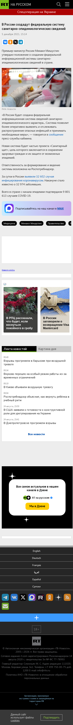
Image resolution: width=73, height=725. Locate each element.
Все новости (36, 434)
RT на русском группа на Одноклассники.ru (49, 597)
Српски (36, 586)
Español (36, 579)
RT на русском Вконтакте (14, 597)
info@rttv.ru (43, 670)
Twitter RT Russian (23, 597)
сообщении (56, 134)
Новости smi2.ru (8, 270)
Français (36, 565)
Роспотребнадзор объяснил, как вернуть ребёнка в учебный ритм (36, 398)
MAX (60, 208)
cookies (15, 720)
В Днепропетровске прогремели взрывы (30, 423)
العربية (36, 572)
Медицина (9, 223)
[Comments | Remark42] (36, 249)
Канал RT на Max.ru (31, 597)
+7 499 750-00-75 (55, 667)
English (36, 551)
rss (67, 597)
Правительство (56, 223)
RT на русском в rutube (40, 597)
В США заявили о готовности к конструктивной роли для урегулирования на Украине (34, 411)
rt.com (24, 656)
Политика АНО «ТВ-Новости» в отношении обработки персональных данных (36, 676)
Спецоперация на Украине (36, 12)
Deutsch (36, 558)
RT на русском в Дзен (58, 597)
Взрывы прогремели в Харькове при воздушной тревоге (35, 362)
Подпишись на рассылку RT (5, 606)
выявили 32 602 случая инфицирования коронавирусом (28, 178)
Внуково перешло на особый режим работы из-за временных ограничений (35, 375)
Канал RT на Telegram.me (5, 597)
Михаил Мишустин (31, 223)
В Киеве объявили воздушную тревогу (28, 387)
